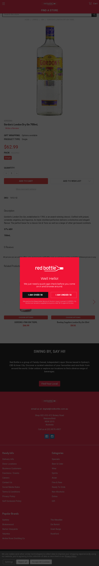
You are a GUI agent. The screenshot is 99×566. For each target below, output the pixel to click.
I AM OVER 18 (35, 295)
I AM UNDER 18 (64, 295)
